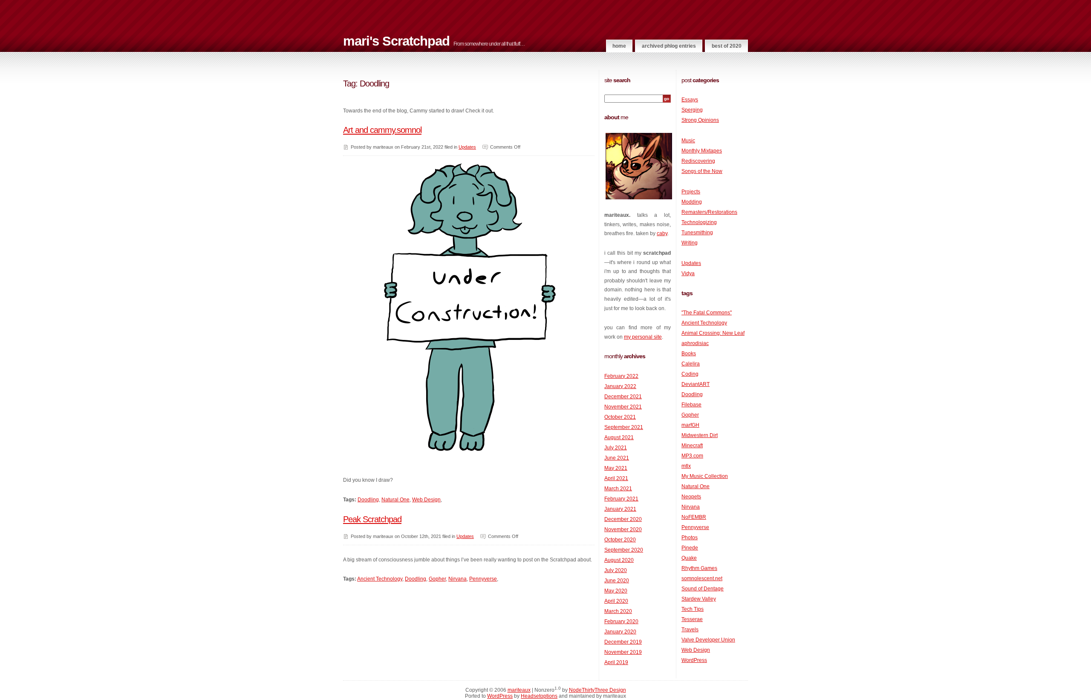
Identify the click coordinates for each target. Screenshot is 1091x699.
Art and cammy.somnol (382, 130)
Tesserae (692, 619)
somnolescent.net (701, 578)
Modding (691, 202)
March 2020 (618, 611)
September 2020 (623, 550)
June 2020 (616, 581)
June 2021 (616, 458)
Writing (689, 243)
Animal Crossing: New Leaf (713, 333)
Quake (689, 558)
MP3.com (692, 456)
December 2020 (623, 519)
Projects (690, 192)
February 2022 (621, 376)
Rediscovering (698, 161)
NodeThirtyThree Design (597, 690)
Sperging (692, 110)
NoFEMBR (693, 517)
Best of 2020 (727, 46)
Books (688, 354)
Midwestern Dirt (699, 435)
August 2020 (619, 560)
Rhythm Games (699, 568)
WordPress (694, 660)
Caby (662, 233)
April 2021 (616, 478)
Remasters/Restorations (709, 212)
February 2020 (621, 621)
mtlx (686, 466)
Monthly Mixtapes (701, 151)
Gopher (437, 579)
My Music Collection (704, 476)
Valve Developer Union (708, 640)
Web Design (426, 500)
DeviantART (695, 384)
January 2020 (620, 632)
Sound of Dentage (702, 589)
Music (688, 141)
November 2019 (623, 652)
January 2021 (620, 509)
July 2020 (615, 570)
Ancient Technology (379, 579)
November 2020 (623, 529)
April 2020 (616, 601)
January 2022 (620, 386)
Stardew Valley (698, 599)
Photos (689, 538)
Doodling (368, 500)
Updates (467, 147)
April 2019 (616, 662)
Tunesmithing (697, 233)
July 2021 (615, 448)
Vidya (688, 273)
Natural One (395, 500)
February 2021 (621, 499)
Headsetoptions (539, 696)
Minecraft (692, 446)
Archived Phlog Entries (669, 46)
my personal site (643, 337)
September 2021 (623, 427)
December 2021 (623, 397)
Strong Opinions (700, 120)
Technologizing (699, 222)
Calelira (690, 364)
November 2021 (623, 407)
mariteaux (519, 690)
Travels (689, 630)
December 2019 (623, 642)
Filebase (691, 405)
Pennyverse (483, 579)
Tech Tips (692, 609)
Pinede (689, 548)
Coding (689, 374)
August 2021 (619, 437)
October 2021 (620, 417)
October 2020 (620, 540)
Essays (689, 100)
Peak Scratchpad (372, 519)
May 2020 (615, 591)
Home (619, 46)
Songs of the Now (701, 171)
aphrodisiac (695, 343)
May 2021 (615, 468)
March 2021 (618, 489)
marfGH (690, 425)
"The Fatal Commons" (706, 313)
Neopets (691, 497)
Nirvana (457, 579)
